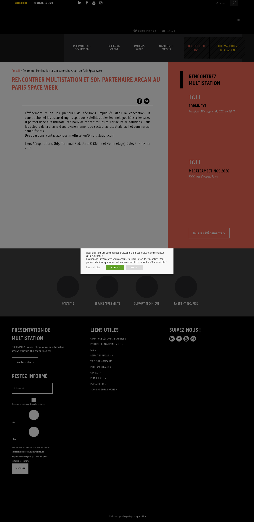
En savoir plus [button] (93, 267)
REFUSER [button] (135, 267)
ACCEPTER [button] (115, 267)
